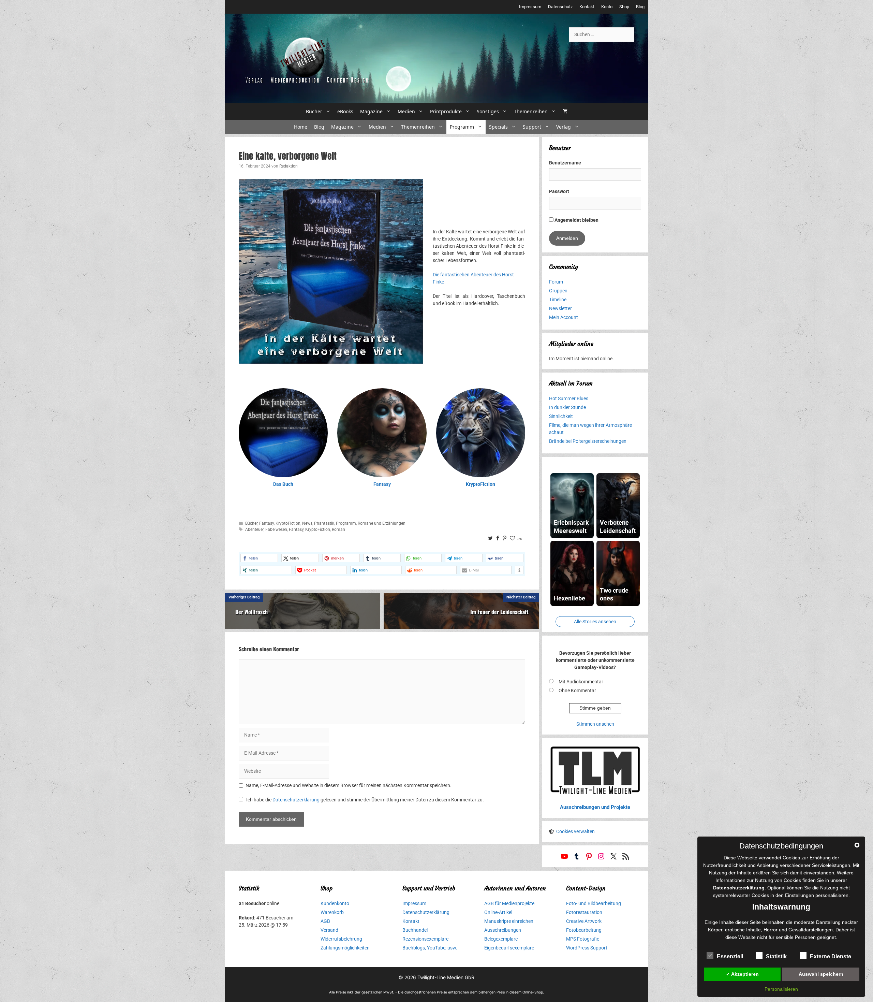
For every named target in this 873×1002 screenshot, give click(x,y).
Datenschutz (560, 6)
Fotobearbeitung (584, 930)
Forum (556, 282)
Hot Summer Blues (568, 398)
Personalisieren (781, 989)
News (307, 523)
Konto (606, 6)
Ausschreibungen (502, 930)
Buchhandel (415, 930)
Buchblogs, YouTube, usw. (429, 947)
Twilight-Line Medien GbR (445, 977)
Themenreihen (531, 111)
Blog (640, 6)
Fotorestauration (584, 912)
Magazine (371, 111)
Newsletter (560, 308)
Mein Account (563, 317)
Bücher (314, 111)
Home (300, 127)
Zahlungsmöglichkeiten (345, 947)
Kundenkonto (335, 903)
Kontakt (586, 6)
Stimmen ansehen (595, 724)
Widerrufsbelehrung (341, 939)
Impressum (530, 6)
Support (532, 127)
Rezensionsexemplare (425, 939)
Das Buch (283, 484)
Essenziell (730, 956)
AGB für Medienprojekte (509, 903)
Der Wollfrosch (251, 612)
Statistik (776, 956)
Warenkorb (332, 912)
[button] (259, 558)
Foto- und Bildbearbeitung (593, 903)
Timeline (557, 299)
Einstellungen (799, 895)
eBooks (345, 111)
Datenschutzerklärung (296, 799)
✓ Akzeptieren (742, 974)
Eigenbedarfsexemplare (509, 947)
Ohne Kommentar (577, 690)
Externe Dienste (830, 956)
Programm (462, 127)
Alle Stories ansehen (595, 621)
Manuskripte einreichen (508, 921)
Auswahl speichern (821, 974)
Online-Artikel (498, 912)
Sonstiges (488, 111)
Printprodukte (446, 111)
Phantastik (324, 523)
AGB (325, 921)
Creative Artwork (584, 921)
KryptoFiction (480, 484)
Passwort (559, 191)
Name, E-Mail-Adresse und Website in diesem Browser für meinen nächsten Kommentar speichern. (349, 785)
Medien (406, 111)
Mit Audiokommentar (581, 681)
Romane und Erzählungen (381, 523)
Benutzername (565, 162)
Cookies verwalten (575, 831)
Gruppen (558, 290)
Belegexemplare (501, 939)
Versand (329, 930)
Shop (624, 6)
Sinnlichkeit (561, 416)
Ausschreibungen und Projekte (595, 807)
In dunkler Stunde (567, 407)
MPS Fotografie (582, 939)
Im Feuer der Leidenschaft (499, 612)
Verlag (563, 127)
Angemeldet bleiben (575, 220)
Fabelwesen (276, 529)
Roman (338, 529)
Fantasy (382, 484)
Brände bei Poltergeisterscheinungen (587, 441)
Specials (498, 127)
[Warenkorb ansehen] (565, 111)
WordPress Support (586, 947)
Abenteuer (254, 529)
